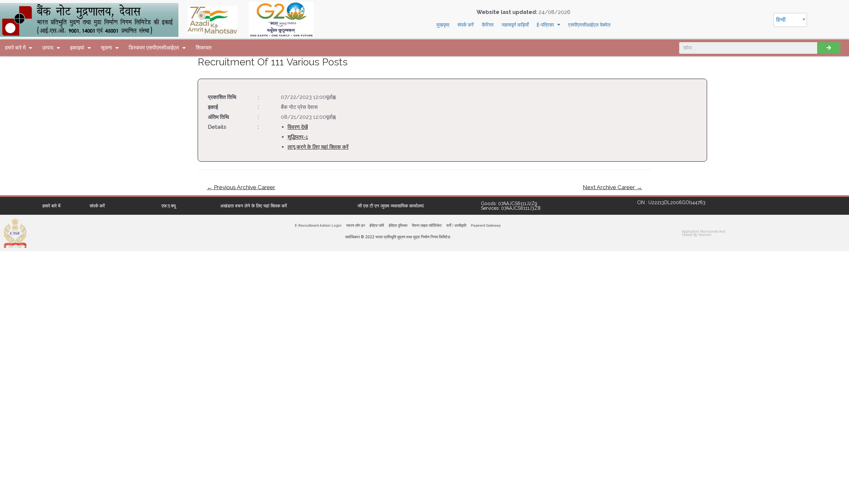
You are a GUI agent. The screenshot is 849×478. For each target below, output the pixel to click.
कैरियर (488, 25)
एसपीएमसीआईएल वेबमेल (589, 25)
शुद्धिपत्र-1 (298, 137)
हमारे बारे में (15, 47)
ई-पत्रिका (545, 25)
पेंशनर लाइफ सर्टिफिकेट (427, 225)
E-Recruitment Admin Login (318, 225)
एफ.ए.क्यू (169, 205)
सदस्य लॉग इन (355, 225)
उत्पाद (47, 47)
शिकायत (204, 47)
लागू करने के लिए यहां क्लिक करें (318, 147)
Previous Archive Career (241, 187)
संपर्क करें (465, 25)
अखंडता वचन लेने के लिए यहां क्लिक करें (253, 205)
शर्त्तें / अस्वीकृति (456, 225)
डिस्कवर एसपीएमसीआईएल (154, 47)
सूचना (106, 47)
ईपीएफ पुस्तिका (398, 225)
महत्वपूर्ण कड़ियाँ (515, 25)
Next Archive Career (612, 187)
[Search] (828, 48)
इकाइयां (77, 47)
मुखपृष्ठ (442, 25)
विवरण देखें (298, 127)
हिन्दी (781, 20)
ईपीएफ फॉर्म (376, 225)
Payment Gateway (485, 225)
